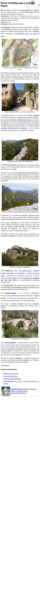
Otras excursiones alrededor (12, 378)
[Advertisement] (20, 486)
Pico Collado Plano (25, 270)
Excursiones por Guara (11, 376)
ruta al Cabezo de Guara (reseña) (27, 117)
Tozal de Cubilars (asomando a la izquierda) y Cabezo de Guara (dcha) (20, 273)
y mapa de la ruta (11, 373)
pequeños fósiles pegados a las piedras (14, 128)
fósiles (14, 169)
